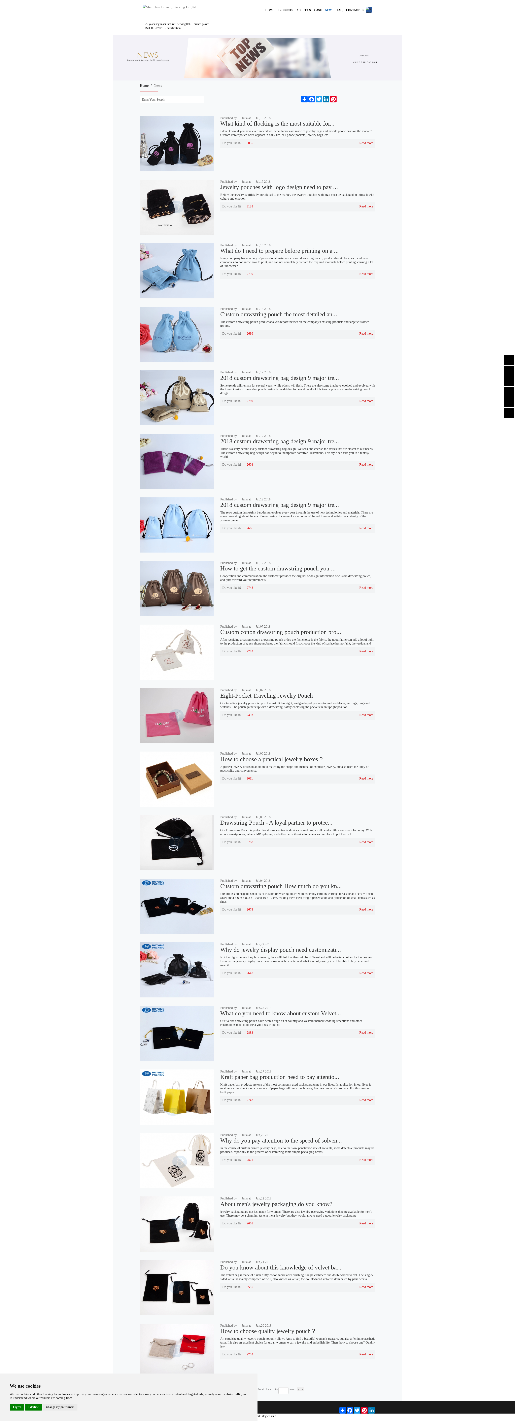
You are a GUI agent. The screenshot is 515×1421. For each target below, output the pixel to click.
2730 (250, 273)
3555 (250, 1287)
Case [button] (318, 10)
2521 (250, 1159)
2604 (250, 464)
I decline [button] (33, 1407)
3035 (250, 143)
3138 (250, 206)
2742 (250, 1100)
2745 (250, 587)
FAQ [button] (340, 10)
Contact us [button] (355, 10)
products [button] (285, 10)
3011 (250, 778)
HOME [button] (269, 10)
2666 (250, 528)
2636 (250, 333)
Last (269, 1389)
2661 (250, 1223)
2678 (250, 909)
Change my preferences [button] (60, 1407)
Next (261, 1389)
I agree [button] (17, 1407)
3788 (250, 842)
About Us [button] (304, 10)
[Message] (340, 99)
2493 (250, 715)
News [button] (329, 10)
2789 (250, 401)
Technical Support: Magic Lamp (257, 1416)
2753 (250, 1354)
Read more (366, 143)
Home (144, 86)
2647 (250, 973)
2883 (250, 1032)
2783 (250, 651)
